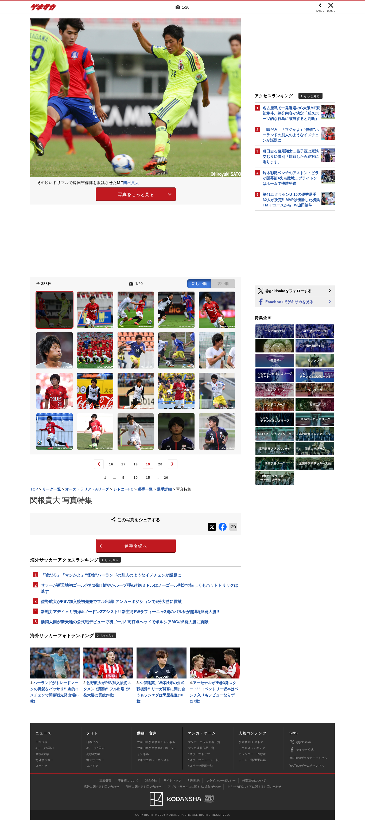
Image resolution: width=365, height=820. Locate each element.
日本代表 (41, 742)
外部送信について (254, 780)
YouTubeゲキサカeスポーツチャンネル (157, 750)
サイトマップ (172, 780)
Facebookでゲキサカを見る (288, 302)
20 (160, 464)
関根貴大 (131, 183)
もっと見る (111, 560)
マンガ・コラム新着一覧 (204, 742)
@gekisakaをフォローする (288, 291)
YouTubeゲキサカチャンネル (156, 742)
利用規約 (194, 780)
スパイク (41, 765)
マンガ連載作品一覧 (201, 748)
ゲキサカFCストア (251, 742)
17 (123, 464)
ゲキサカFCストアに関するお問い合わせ (254, 786)
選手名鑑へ (136, 546)
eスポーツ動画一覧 (200, 765)
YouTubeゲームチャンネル (306, 765)
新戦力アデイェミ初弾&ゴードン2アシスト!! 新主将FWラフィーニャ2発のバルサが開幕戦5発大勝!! (130, 611)
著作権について (128, 780)
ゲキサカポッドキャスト (153, 760)
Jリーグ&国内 (45, 748)
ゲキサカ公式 (305, 749)
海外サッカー (44, 760)
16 (111, 464)
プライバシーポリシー (221, 780)
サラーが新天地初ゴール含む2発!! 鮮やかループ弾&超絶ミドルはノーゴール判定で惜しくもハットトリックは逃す (139, 588)
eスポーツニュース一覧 (203, 760)
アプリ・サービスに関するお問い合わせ (194, 786)
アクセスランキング (252, 748)
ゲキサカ (43, 9)
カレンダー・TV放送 (252, 754)
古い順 (223, 283)
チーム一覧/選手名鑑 (252, 760)
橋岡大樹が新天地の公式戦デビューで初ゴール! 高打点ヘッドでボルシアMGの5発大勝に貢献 (124, 621)
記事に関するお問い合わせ (143, 786)
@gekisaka (303, 742)
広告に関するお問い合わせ (101, 786)
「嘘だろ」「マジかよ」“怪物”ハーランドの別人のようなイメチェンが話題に (111, 575)
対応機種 (105, 780)
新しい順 (199, 283)
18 (136, 464)
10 (136, 478)
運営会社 (151, 780)
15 (148, 478)
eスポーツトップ (199, 754)
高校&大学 (42, 754)
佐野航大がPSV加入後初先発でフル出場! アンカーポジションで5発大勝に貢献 (111, 601)
